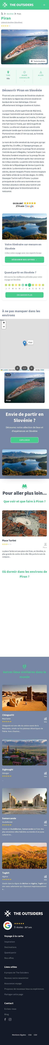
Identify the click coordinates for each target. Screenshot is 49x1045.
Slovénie (10, 14)
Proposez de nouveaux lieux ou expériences (24, 988)
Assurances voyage (13, 983)
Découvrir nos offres (24, 259)
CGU (30, 1035)
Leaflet (5, 370)
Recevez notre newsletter (16, 978)
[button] (24, 204)
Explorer (24, 440)
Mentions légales (19, 1035)
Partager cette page (13, 994)
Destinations (10, 947)
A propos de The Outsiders (16, 972)
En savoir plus (24, 295)
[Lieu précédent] (17, 368)
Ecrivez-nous (10, 1008)
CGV (35, 1035)
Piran (19, 14)
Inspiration (9, 941)
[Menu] (44, 5)
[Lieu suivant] (31, 368)
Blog (6, 1014)
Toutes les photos (39, 61)
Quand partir (10, 952)
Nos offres (9, 958)
